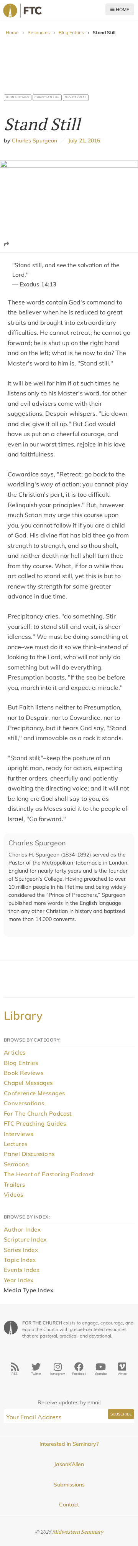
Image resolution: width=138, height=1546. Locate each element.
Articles (15, 1052)
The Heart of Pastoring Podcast (49, 1174)
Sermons (16, 1164)
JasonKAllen (69, 1464)
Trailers (14, 1184)
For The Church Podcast (38, 1113)
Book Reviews (23, 1072)
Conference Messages (34, 1093)
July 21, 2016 (83, 140)
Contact (69, 1504)
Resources (39, 32)
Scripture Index (25, 1239)
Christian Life (47, 97)
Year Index (19, 1280)
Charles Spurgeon (34, 140)
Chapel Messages (28, 1082)
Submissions (69, 1484)
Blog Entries (71, 32)
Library (23, 1015)
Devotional (76, 97)
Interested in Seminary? (69, 1443)
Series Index (21, 1249)
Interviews (18, 1134)
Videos (13, 1194)
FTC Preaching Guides (35, 1123)
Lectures (16, 1144)
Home (122, 9)
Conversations (24, 1103)
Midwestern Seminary (77, 1531)
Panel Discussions (29, 1153)
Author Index (22, 1229)
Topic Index (20, 1259)
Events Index (21, 1269)
